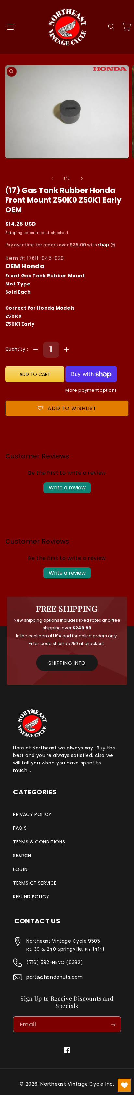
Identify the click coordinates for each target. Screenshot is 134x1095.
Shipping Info (67, 662)
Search (22, 855)
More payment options (91, 390)
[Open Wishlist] (124, 1085)
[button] (10, 27)
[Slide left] (52, 178)
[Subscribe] (113, 1024)
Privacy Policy (32, 814)
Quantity (16, 349)
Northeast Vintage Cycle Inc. (77, 1084)
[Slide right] (81, 178)
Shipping (14, 232)
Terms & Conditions (39, 842)
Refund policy (31, 896)
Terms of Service (35, 883)
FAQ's (20, 828)
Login (20, 869)
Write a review (67, 487)
